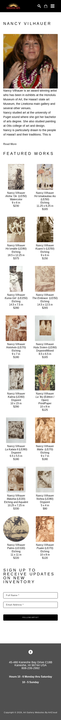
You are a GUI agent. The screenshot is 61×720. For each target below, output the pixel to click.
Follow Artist (30, 617)
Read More (10, 144)
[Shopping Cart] (45, 6)
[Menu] (52, 6)
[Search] (39, 6)
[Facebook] (30, 652)
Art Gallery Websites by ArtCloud (40, 712)
